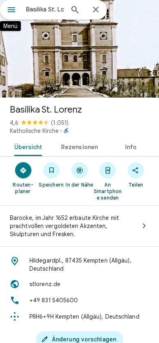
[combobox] (45, 9)
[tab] (26, 146)
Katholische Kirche (34, 131)
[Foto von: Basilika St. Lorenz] (79, 49)
